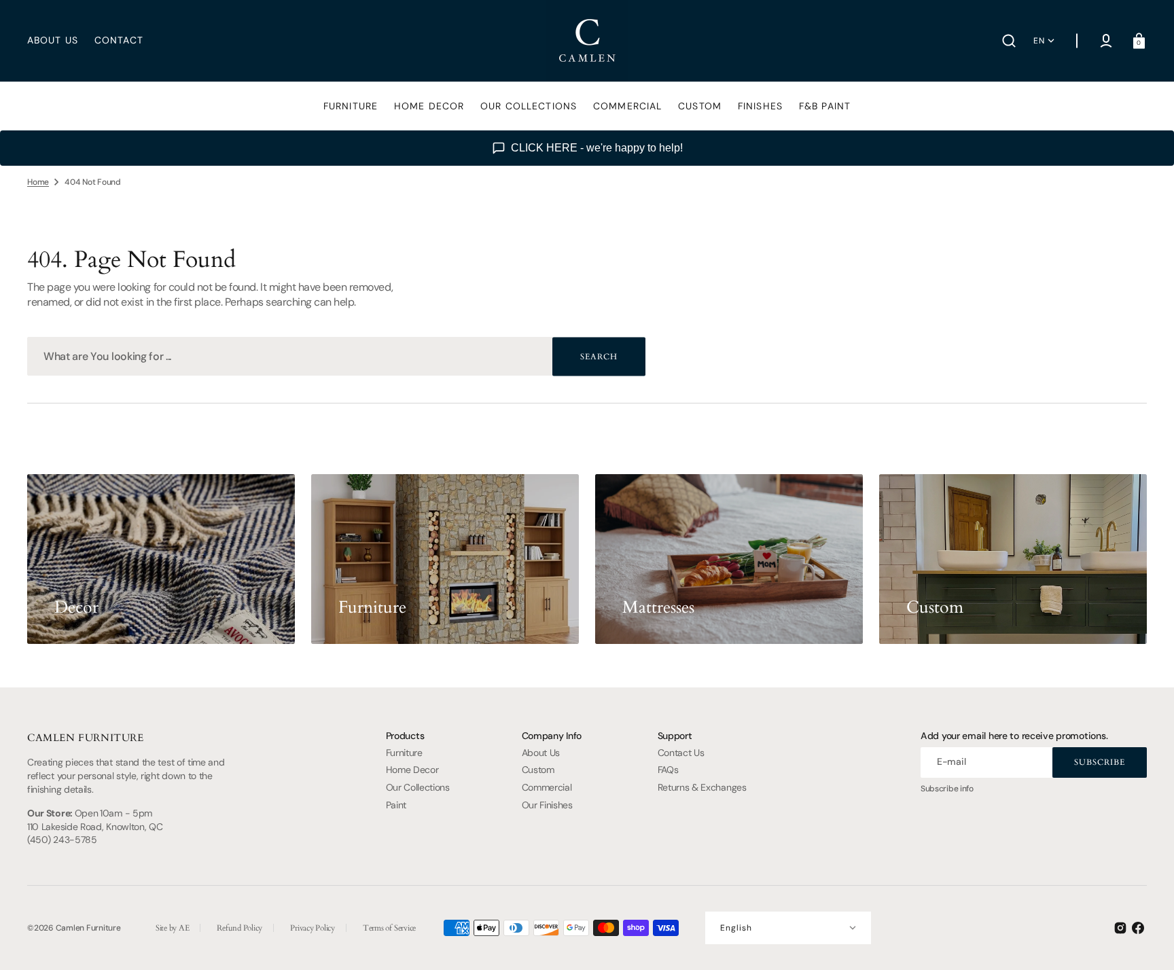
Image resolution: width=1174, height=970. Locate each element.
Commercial (547, 787)
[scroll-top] (1145, 941)
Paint (396, 805)
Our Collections (418, 787)
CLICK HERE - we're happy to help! (597, 148)
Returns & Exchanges (702, 787)
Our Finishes (547, 805)
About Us (541, 753)
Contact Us (681, 753)
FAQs (668, 770)
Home (38, 182)
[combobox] (336, 356)
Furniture (404, 753)
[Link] (161, 559)
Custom (538, 770)
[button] (1009, 41)
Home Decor (412, 770)
